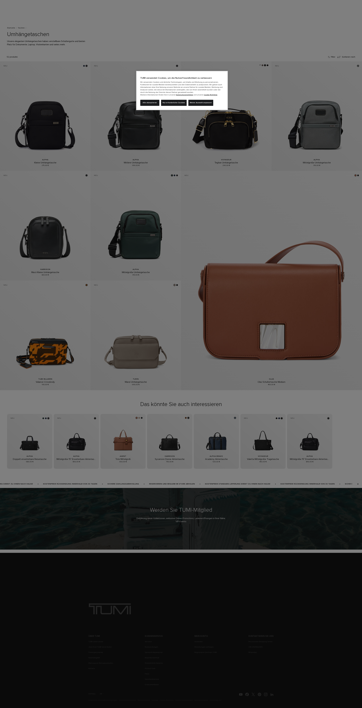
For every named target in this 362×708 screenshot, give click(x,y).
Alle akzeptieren (150, 103)
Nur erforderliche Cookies (174, 103)
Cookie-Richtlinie (210, 95)
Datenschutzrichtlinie (184, 95)
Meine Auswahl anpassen (201, 103)
